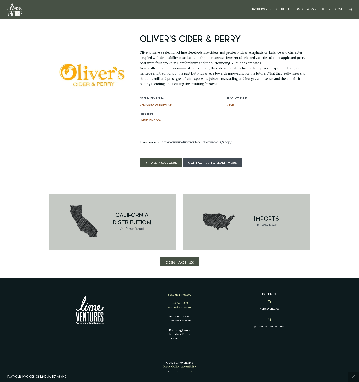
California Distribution (156, 104)
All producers (164, 162)
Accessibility (188, 366)
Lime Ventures (14, 9)
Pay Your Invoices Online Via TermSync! (37, 376)
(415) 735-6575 (180, 302)
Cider (230, 104)
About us (283, 9)
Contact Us (179, 263)
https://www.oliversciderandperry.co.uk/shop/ (196, 142)
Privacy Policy (171, 366)
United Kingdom (150, 120)
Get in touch (331, 9)
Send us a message (179, 294)
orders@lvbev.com (180, 307)
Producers (260, 9)
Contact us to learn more (212, 162)
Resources (305, 9)
